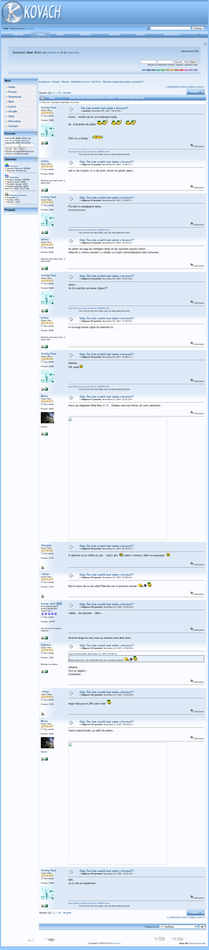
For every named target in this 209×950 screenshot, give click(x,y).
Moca (44, 396)
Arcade (12, 111)
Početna (18, 34)
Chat (11, 116)
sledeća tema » (196, 86)
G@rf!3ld (95, 82)
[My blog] (46, 639)
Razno (65, 82)
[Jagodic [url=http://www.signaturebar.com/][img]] (46, 435)
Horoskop (14, 121)
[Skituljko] (46, 672)
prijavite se (53, 52)
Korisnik (10, 133)
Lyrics (31, 28)
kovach (117, 943)
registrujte (73, 52)
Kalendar (114, 34)
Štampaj (194, 92)
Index (11, 86)
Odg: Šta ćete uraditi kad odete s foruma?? (107, 161)
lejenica (46, 644)
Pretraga (85, 34)
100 (59, 93)
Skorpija (46, 545)
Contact (13, 126)
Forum (40, 34)
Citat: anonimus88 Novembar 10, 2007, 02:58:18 (92, 654)
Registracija (171, 34)
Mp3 (11, 101)
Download (14, 96)
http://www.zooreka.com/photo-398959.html (88, 151)
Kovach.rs (44, 82)
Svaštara (75, 82)
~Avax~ (45, 574)
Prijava (140, 34)
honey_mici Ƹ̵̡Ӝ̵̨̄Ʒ (51, 603)
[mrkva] (46, 191)
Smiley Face (48, 107)
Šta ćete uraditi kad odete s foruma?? (123, 82)
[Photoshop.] (46, 144)
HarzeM (201, 943)
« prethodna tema (175, 86)
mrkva (45, 161)
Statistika (10, 159)
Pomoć (60, 34)
